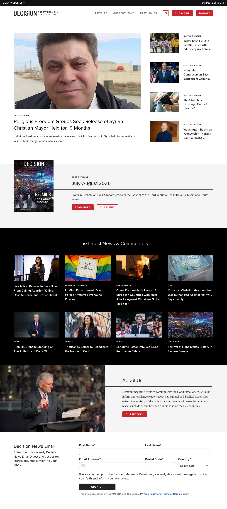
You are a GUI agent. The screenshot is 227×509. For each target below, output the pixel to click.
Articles (101, 13)
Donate (204, 13)
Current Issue (123, 13)
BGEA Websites (12, 2)
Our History (135, 414)
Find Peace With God (212, 2)
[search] (166, 13)
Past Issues (148, 13)
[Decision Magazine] (36, 13)
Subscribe (182, 13)
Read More (83, 207)
